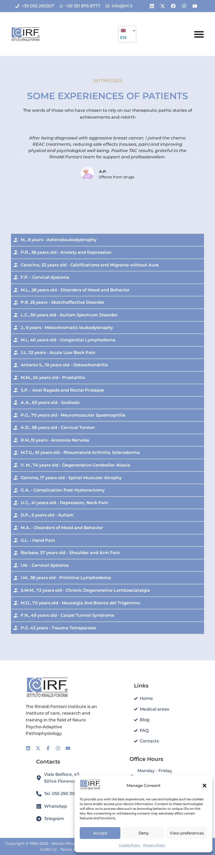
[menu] (127, 34)
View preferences (187, 833)
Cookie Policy (130, 845)
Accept (100, 833)
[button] (204, 785)
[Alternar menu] (199, 34)
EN (123, 37)
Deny (143, 833)
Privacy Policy (154, 845)
